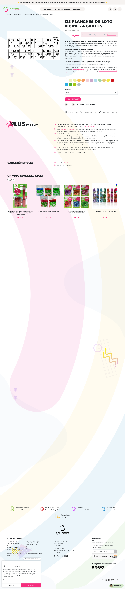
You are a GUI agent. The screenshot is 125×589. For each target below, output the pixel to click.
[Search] (110, 9)
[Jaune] (75, 80)
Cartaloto (66, 162)
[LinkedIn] (102, 567)
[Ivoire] (71, 80)
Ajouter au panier (87, 104)
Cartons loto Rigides (27, 14)
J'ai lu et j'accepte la (103, 546)
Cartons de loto (17, 14)
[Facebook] (93, 567)
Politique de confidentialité (15, 553)
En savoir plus (7, 579)
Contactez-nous (30, 546)
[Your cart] (120, 9)
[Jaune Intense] (108, 80)
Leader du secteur (22, 507)
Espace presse (11, 555)
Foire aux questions (31, 551)
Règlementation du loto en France (15, 550)
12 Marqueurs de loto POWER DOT (105, 211)
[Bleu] (96, 80)
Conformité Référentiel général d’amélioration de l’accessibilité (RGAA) (33, 542)
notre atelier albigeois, (68, 129)
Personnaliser (73, 99)
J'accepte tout (31, 585)
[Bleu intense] (66, 84)
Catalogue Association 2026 (34, 553)
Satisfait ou (111, 507)
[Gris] (79, 84)
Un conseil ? (118, 585)
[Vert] (100, 80)
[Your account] (115, 9)
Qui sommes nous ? (12, 541)
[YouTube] (96, 567)
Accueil (9, 14)
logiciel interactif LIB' (88, 126)
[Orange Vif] (83, 80)
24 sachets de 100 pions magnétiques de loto (76, 212)
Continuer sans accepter (31, 558)
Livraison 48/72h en (52, 507)
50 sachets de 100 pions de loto (48, 211)
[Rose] (87, 80)
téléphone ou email (78, 69)
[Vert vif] (75, 84)
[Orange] (79, 80)
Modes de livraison (12, 547)
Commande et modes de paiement (14, 544)
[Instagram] (99, 567)
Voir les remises (111, 35)
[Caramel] (104, 80)
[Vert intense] (71, 84)
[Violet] (91, 80)
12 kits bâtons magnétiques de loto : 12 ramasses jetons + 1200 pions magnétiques (20, 212)
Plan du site (29, 549)
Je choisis (11, 585)
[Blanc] (66, 80)
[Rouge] (112, 80)
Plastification (68, 89)
